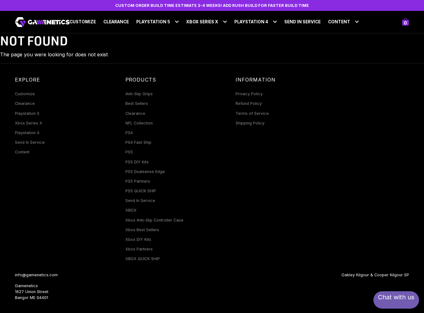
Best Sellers (136, 103)
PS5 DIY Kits (137, 162)
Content (22, 152)
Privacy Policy (249, 93)
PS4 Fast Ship (138, 142)
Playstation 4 (27, 132)
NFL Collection (139, 123)
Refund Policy (249, 103)
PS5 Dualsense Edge (145, 171)
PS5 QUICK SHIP (140, 191)
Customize (83, 21)
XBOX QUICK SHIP (142, 258)
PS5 (129, 152)
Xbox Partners (139, 249)
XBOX (131, 210)
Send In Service (302, 21)
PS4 (129, 132)
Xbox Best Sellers (142, 229)
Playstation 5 (27, 113)
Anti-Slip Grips (139, 93)
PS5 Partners (137, 181)
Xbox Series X (28, 123)
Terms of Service (252, 113)
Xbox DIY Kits (138, 239)
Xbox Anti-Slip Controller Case (154, 220)
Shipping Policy (250, 123)
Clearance (116, 21)
